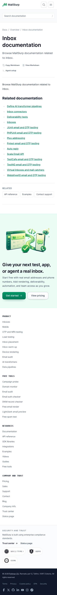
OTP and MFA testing (12, 332)
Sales (4, 486)
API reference (10, 194)
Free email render (10, 406)
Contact (6, 496)
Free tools (8, 376)
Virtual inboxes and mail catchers (25, 169)
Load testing (8, 337)
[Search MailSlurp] (44, 5)
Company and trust (12, 475)
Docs (4, 29)
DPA (35, 584)
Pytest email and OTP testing (23, 143)
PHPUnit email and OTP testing (24, 132)
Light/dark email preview (14, 411)
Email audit (7, 357)
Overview (14, 29)
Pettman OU (14, 574)
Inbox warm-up (9, 347)
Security (43, 584)
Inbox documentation (32, 29)
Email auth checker (11, 396)
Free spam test (9, 416)
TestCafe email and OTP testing (24, 159)
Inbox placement (10, 342)
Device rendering (10, 352)
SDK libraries (8, 441)
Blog (4, 501)
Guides (5, 461)
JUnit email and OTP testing (22, 127)
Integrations (8, 446)
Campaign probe (10, 381)
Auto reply (13, 148)
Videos (5, 456)
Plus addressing (16, 138)
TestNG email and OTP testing (23, 164)
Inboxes (11, 122)
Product (6, 316)
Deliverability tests (17, 116)
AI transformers (9, 362)
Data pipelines (9, 367)
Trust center (8, 511)
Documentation (9, 431)
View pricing (38, 295)
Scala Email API (15, 153)
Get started (12, 295)
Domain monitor (9, 386)
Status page (8, 516)
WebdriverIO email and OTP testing (26, 175)
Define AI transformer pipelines (24, 106)
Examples (26, 194)
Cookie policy (25, 584)
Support (6, 491)
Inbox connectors (17, 111)
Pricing (5, 481)
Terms (4, 584)
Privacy (13, 584)
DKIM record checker (12, 401)
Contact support (44, 194)
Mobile (5, 327)
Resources (7, 426)
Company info (9, 506)
